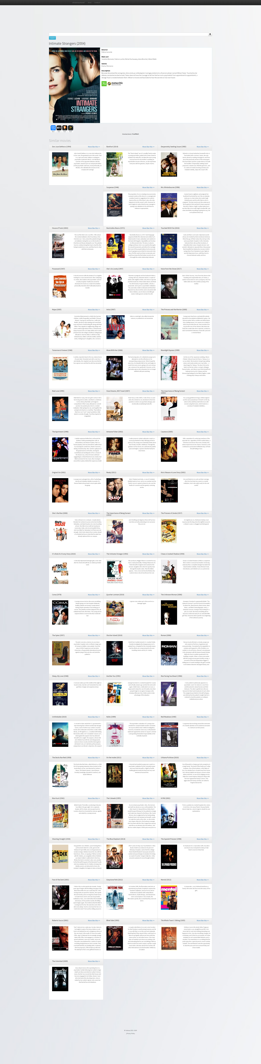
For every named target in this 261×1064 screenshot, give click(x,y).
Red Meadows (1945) (168, 717)
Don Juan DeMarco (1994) (61, 146)
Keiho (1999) (111, 717)
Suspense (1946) (112, 187)
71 (104, 83)
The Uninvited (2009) (60, 961)
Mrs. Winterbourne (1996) (170, 187)
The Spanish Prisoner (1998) (171, 839)
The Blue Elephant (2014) (115, 839)
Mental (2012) (166, 880)
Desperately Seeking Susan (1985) (173, 146)
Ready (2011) (111, 472)
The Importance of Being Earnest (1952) (118, 514)
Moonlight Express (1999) (170, 350)
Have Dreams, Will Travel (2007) (118, 391)
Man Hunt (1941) (58, 798)
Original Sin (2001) (59, 472)
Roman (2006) (166, 635)
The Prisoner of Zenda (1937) (171, 513)
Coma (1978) (56, 594)
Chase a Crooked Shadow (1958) (172, 554)
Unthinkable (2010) (59, 717)
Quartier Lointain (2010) (115, 594)
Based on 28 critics (116, 84)
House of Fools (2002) (60, 228)
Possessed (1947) (58, 269)
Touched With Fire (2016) (170, 228)
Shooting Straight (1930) (61, 839)
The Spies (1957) (58, 635)
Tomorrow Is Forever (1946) (62, 350)
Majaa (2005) (56, 309)
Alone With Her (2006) (114, 350)
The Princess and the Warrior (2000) (174, 309)
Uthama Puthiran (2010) (170, 757)
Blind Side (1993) (112, 920)
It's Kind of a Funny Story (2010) (64, 554)
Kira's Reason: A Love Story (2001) (173, 472)
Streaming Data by (127, 134)
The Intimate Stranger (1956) (117, 554)
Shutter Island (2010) (114, 635)
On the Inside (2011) (113, 757)
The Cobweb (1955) (113, 798)
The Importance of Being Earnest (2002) (173, 392)
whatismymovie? (78, 2)
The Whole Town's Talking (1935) (173, 920)
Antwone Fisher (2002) (114, 432)
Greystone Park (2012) (114, 880)
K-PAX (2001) (165, 798)
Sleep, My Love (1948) (60, 676)
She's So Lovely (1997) (114, 269)
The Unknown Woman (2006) (171, 594)
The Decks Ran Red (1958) (61, 757)
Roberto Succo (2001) (60, 920)
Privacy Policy (131, 1033)
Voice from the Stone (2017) (171, 269)
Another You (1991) (113, 676)
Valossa (128, 1030)
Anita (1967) (110, 309)
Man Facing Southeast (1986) (171, 676)
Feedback (97, 2)
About (89, 2)
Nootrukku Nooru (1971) (115, 228)
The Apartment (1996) (60, 432)
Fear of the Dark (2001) (60, 880)
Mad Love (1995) (58, 391)
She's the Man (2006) (60, 513)
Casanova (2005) (167, 432)
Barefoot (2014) (112, 146)
